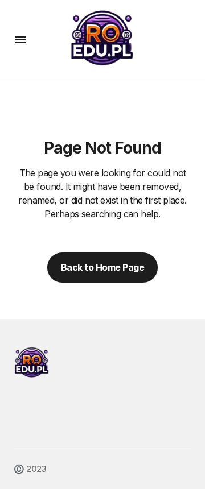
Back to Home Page (103, 267)
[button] (20, 40)
